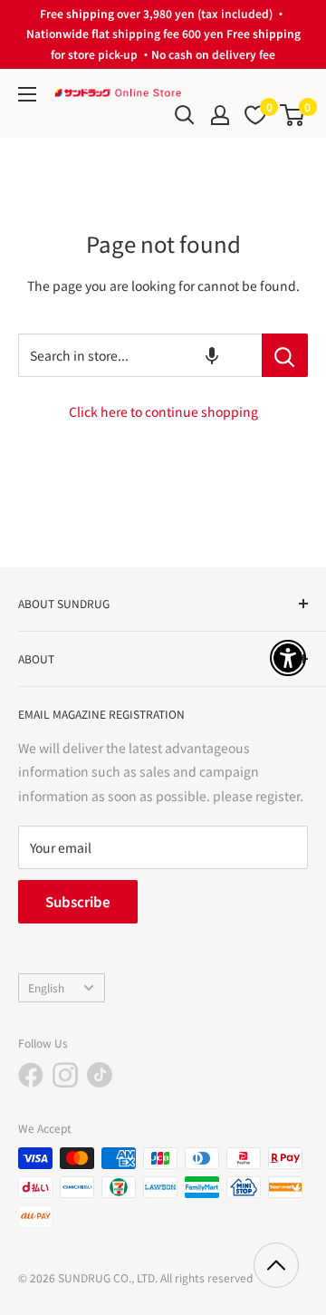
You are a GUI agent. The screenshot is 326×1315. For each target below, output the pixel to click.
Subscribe (77, 901)
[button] (212, 355)
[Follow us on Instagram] (65, 1075)
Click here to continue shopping (163, 411)
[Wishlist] (255, 115)
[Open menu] (27, 94)
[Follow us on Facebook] (30, 1075)
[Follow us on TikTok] (99, 1075)
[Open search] (185, 115)
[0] (293, 115)
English (46, 987)
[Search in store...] (285, 355)
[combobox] (140, 355)
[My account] (220, 115)
